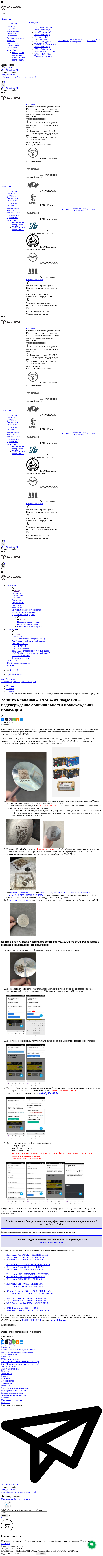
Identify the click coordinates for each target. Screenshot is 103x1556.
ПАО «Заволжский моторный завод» (43, 28)
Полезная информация (11, 1400)
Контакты (91, 40)
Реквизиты (12, 36)
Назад (17, 590)
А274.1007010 (72, 893)
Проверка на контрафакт (12, 49)
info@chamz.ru (59, 1320)
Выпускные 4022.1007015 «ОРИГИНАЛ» (25, 1267)
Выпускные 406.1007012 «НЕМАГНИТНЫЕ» (27, 1255)
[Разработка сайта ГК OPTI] (7, 1508)
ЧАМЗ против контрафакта (18, 58)
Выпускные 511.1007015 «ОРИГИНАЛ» (25, 1284)
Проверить (41, 1554)
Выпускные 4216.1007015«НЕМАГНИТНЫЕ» (27, 1274)
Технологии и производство (14, 1395)
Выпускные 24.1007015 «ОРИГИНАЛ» (24, 1286)
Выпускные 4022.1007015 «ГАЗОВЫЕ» (24, 1269)
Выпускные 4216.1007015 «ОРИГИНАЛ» (25, 1276)
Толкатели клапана (43, 56)
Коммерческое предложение (13, 44)
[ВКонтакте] (2, 719)
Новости (11, 26)
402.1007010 (59, 893)
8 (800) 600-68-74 (10, 70)
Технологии (63, 40)
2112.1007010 (39, 895)
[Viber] (10, 719)
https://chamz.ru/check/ (51, 1242)
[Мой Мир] (21, 719)
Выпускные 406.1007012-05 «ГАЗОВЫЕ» (25, 1260)
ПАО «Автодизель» (43, 42)
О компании (12, 24)
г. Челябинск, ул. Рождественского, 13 (18, 77)
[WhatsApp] (14, 719)
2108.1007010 (26, 895)
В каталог (5, 1543)
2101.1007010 (12, 895)
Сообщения (12, 33)
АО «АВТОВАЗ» (42, 37)
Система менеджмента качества (13, 207)
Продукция (34, 23)
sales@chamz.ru (8, 75)
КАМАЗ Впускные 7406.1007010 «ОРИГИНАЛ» (29, 1291)
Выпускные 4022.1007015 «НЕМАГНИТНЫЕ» (28, 1264)
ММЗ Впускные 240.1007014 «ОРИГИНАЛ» (27, 1298)
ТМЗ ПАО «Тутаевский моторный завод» (45, 45)
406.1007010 (46, 893)
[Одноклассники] (17, 719)
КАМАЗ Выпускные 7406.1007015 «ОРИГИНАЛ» (29, 1293)
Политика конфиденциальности (15, 1499)
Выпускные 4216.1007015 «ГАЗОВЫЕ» (24, 1279)
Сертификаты (13, 31)
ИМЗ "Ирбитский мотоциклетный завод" (45, 50)
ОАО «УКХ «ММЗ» (43, 54)
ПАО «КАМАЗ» (41, 39)
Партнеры (11, 28)
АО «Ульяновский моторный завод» (42, 33)
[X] (6, 719)
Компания (6, 19)
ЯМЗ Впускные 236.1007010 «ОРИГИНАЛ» (26, 1308)
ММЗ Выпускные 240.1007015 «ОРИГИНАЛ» (27, 1303)
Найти (4, 1516)
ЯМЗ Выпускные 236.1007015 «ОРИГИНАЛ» (27, 1310)
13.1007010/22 (86, 893)
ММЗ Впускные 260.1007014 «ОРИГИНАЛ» (27, 1301)
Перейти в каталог (34, 279)
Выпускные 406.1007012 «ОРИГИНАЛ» (25, 1257)
